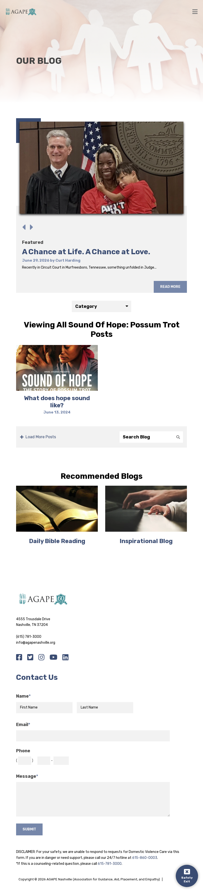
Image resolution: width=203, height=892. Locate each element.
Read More (170, 287)
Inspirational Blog (146, 541)
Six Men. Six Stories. (59, 251)
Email (23, 724)
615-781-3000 (110, 864)
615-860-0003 (144, 858)
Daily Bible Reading (57, 541)
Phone (23, 751)
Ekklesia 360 (174, 879)
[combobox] (101, 306)
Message (27, 776)
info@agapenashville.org (35, 642)
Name (23, 696)
